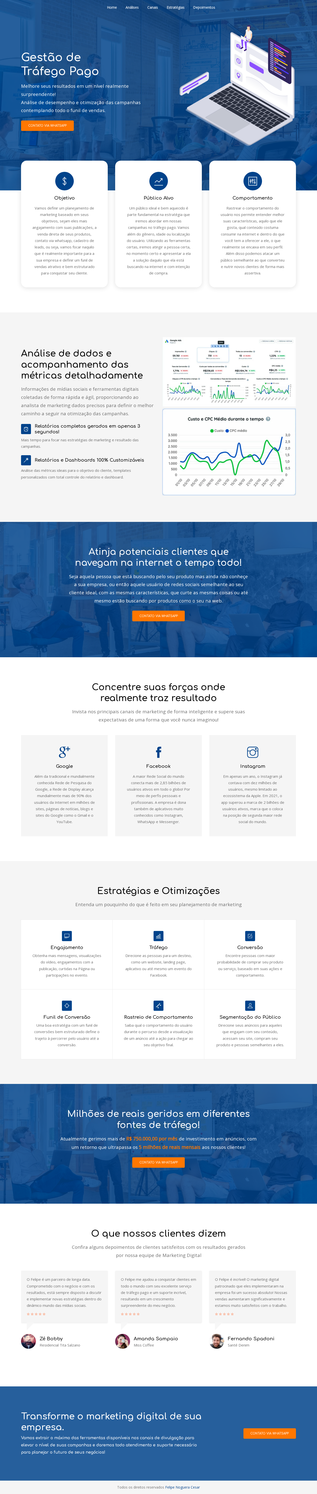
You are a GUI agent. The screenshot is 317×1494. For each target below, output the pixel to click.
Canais (152, 7)
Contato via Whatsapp (47, 125)
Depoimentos (204, 7)
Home (112, 7)
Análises (132, 7)
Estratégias (176, 7)
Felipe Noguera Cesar (182, 1487)
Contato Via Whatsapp (269, 1433)
